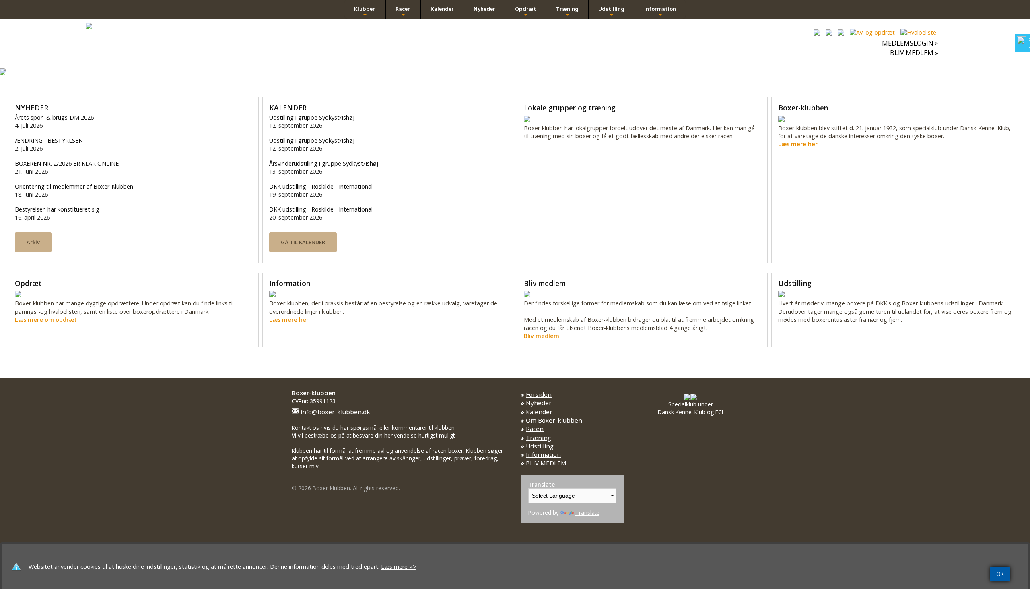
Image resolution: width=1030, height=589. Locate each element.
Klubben (365, 11)
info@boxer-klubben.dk (335, 412)
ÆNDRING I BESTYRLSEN (49, 140)
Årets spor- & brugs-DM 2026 (54, 117)
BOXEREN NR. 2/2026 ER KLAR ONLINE (67, 163)
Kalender (442, 9)
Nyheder (484, 9)
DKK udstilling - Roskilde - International (321, 186)
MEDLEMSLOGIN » (910, 43)
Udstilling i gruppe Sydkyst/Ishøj (311, 117)
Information (660, 11)
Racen (403, 11)
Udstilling (611, 11)
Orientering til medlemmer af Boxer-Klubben (74, 186)
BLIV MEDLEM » (914, 52)
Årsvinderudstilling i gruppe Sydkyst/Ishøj (323, 163)
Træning (567, 11)
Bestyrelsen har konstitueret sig (57, 209)
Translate (587, 512)
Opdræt (525, 11)
